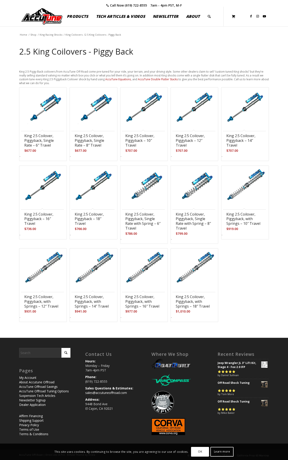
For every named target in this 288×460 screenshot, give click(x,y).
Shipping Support (31, 420)
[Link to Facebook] (251, 16)
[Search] (209, 16)
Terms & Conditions (33, 434)
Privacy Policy (29, 425)
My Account (27, 377)
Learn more (222, 451)
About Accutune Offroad (36, 382)
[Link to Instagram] (257, 16)
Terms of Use (29, 429)
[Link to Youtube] (264, 16)
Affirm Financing (31, 416)
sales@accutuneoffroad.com (106, 393)
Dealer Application (32, 404)
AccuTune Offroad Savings (38, 386)
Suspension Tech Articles (37, 395)
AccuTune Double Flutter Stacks (158, 79)
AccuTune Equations (118, 79)
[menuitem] (77, 16)
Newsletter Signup (32, 400)
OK (200, 451)
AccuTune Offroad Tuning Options (44, 391)
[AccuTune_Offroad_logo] (41, 16)
